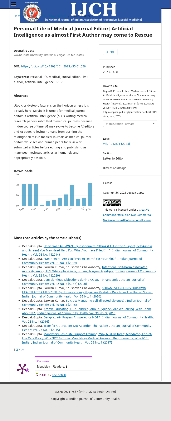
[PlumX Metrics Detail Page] (22, 368)
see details (59, 375)
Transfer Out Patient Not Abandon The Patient (76, 326)
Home (17, 16)
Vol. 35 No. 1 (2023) (54, 16)
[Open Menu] (14, 4)
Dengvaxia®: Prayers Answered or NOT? (72, 317)
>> (23, 349)
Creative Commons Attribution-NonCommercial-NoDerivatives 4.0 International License (127, 215)
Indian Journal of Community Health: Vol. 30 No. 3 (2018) (76, 313)
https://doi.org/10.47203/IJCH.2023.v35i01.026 (53, 66)
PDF (111, 52)
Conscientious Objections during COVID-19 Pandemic (81, 280)
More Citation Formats (120, 124)
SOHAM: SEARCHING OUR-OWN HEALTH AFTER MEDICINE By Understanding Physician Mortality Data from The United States (87, 290)
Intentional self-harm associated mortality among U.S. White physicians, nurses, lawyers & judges (84, 269)
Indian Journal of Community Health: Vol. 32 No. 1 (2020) (61, 296)
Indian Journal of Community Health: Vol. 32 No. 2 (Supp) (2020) (83, 282)
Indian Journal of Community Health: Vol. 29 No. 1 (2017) (72, 342)
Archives (32, 16)
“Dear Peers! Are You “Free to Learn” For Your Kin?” (80, 259)
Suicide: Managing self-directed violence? (95, 301)
